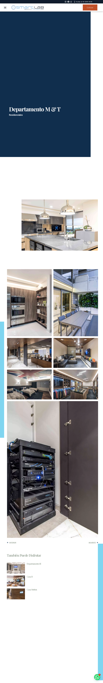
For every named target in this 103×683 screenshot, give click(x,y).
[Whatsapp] (71, 2)
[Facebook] (68, 2)
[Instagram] (65, 2)
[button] (83, 1)
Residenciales (16, 115)
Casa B (30, 576)
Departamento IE (34, 563)
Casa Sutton (32, 589)
